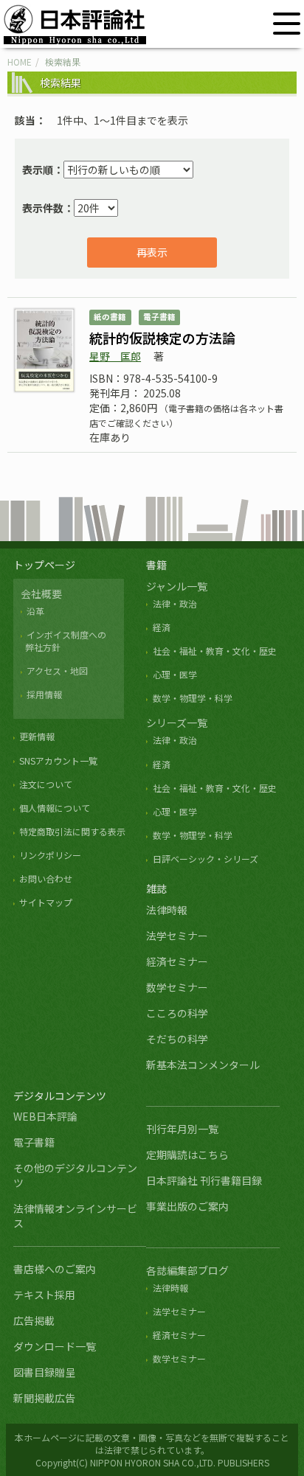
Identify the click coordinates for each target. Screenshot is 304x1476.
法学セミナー (177, 935)
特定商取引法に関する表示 (72, 831)
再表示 (152, 252)
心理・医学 (174, 674)
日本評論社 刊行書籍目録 (204, 1180)
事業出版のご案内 (187, 1206)
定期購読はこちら (187, 1154)
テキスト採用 (44, 1294)
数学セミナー (177, 987)
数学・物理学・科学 (192, 698)
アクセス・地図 (57, 670)
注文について (45, 784)
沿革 (35, 611)
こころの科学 (177, 1013)
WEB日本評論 (45, 1116)
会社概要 (41, 593)
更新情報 (37, 736)
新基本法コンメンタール (203, 1064)
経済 (161, 627)
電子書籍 (34, 1142)
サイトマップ (45, 902)
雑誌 (156, 888)
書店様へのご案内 (54, 1268)
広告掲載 (34, 1320)
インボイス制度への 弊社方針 (63, 640)
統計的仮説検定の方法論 (162, 337)
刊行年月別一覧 (182, 1128)
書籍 (156, 564)
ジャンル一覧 (176, 586)
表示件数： (48, 208)
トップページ (44, 564)
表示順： (42, 169)
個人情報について (54, 807)
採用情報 (44, 694)
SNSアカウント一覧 (58, 760)
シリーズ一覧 (176, 722)
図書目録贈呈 (44, 1372)
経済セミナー (177, 961)
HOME (19, 61)
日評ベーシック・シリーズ (205, 858)
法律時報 (166, 909)
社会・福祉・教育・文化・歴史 (214, 650)
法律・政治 (174, 603)
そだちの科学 (177, 1038)
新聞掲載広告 (44, 1397)
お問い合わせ (45, 878)
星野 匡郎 (115, 356)
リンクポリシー (50, 855)
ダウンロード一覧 (54, 1346)
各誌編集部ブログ (187, 1270)
